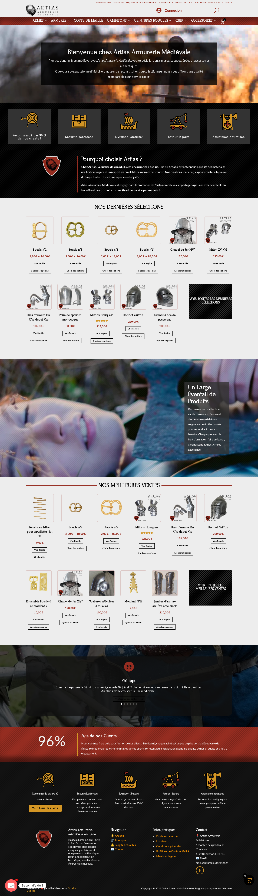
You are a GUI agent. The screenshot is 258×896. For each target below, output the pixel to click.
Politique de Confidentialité (172, 851)
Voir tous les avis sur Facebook (129, 699)
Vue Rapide (39, 263)
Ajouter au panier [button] (182, 270)
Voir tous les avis (45, 808)
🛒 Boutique (118, 840)
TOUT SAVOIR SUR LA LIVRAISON (205, 2)
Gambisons (117, 20)
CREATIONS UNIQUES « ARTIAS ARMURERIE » (135, 2)
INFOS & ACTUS (104, 2)
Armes (38, 20)
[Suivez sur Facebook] (200, 870)
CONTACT (227, 2)
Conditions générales (168, 846)
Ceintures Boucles (151, 20)
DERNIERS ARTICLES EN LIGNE (173, 2)
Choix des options (40, 270)
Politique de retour (167, 836)
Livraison (161, 841)
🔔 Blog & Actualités (123, 844)
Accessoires (202, 20)
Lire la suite (39, 557)
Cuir (179, 20)
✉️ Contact (118, 849)
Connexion (173, 10)
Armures (59, 20)
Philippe (129, 680)
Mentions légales (166, 856)
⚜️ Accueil (117, 835)
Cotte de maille (88, 20)
